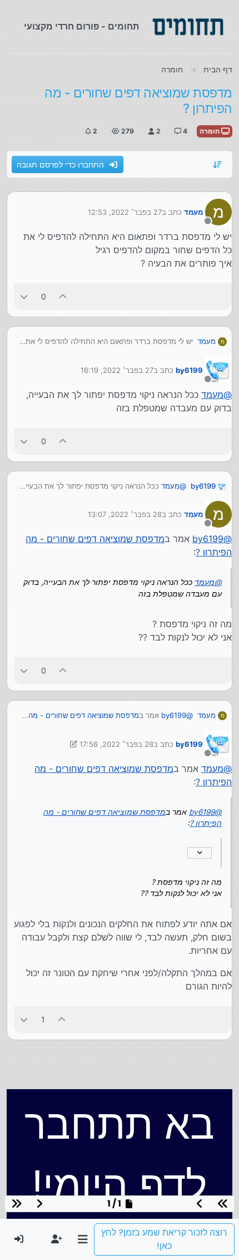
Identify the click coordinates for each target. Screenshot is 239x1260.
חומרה (210, 131)
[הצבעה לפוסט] (63, 296)
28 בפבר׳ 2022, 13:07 (125, 514)
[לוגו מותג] (188, 26)
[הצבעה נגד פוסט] (24, 296)
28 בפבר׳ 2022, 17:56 (116, 744)
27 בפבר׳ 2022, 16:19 (117, 370)
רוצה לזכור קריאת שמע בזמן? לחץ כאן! (164, 1239)
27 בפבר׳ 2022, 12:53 (125, 212)
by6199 (189, 370)
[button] (82, 1239)
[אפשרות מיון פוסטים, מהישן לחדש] (218, 164)
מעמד (193, 212)
